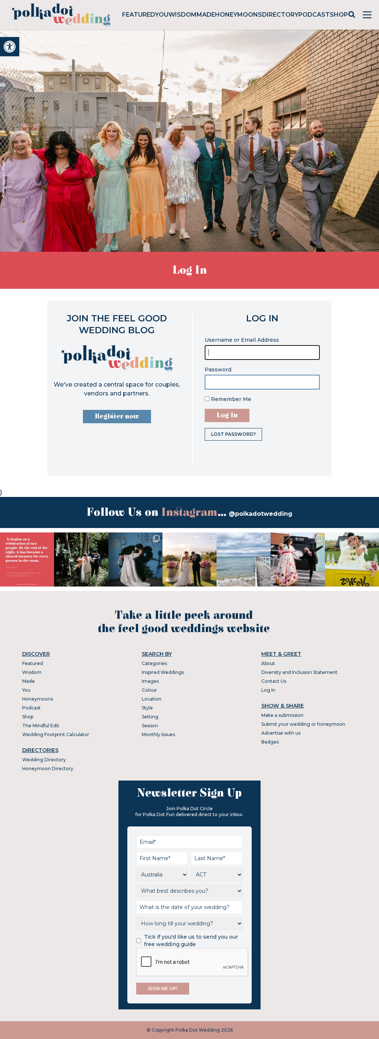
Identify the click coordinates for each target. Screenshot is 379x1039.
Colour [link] (149, 690)
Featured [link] (138, 14)
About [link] (268, 663)
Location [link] (151, 699)
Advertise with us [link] (281, 733)
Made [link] (206, 14)
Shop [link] (339, 14)
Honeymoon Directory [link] (47, 768)
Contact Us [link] (273, 681)
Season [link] (150, 725)
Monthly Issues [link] (158, 734)
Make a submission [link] (282, 715)
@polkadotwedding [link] (260, 513)
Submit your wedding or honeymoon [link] (303, 724)
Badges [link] (270, 742)
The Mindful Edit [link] (40, 725)
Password (218, 369)
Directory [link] (280, 14)
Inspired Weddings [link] (163, 672)
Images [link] (150, 681)
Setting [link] (150, 716)
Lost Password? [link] (233, 434)
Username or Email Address (242, 340)
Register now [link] (117, 416)
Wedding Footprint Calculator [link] (55, 734)
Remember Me (230, 399)
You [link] (161, 14)
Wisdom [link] (182, 14)
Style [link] (147, 708)
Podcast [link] (314, 14)
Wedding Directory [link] (44, 759)
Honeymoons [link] (238, 14)
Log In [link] (268, 690)
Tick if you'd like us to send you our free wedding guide (191, 940)
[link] (9, 46)
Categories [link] (154, 663)
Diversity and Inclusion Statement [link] (299, 672)
